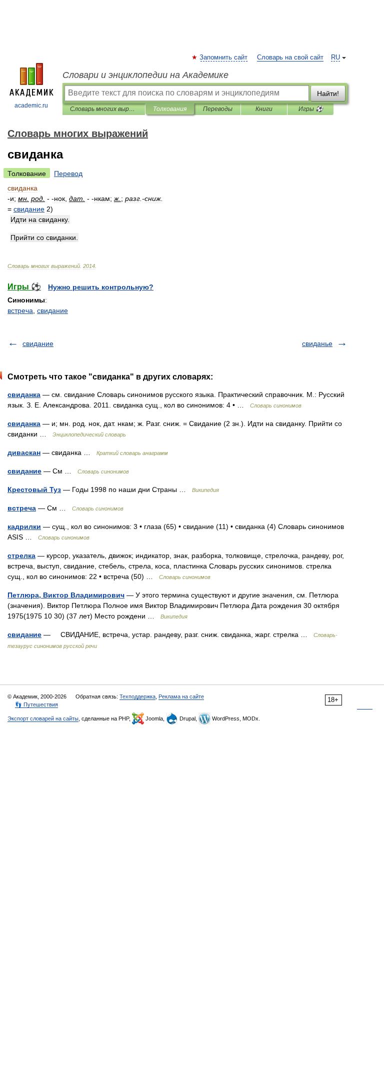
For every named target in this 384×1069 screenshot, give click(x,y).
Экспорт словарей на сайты (43, 719)
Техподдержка (138, 697)
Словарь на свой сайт (290, 57)
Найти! (328, 94)
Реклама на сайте (181, 697)
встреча (20, 310)
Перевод (68, 174)
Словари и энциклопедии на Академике (145, 75)
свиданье (317, 344)
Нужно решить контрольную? (101, 287)
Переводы (217, 109)
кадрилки (24, 526)
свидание (52, 310)
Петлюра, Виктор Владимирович (66, 595)
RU (335, 57)
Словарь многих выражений (104, 109)
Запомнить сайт (224, 57)
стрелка (22, 556)
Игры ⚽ (310, 109)
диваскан (24, 452)
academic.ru (31, 105)
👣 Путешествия (36, 705)
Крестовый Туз (34, 490)
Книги (264, 109)
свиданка (24, 394)
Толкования (169, 109)
